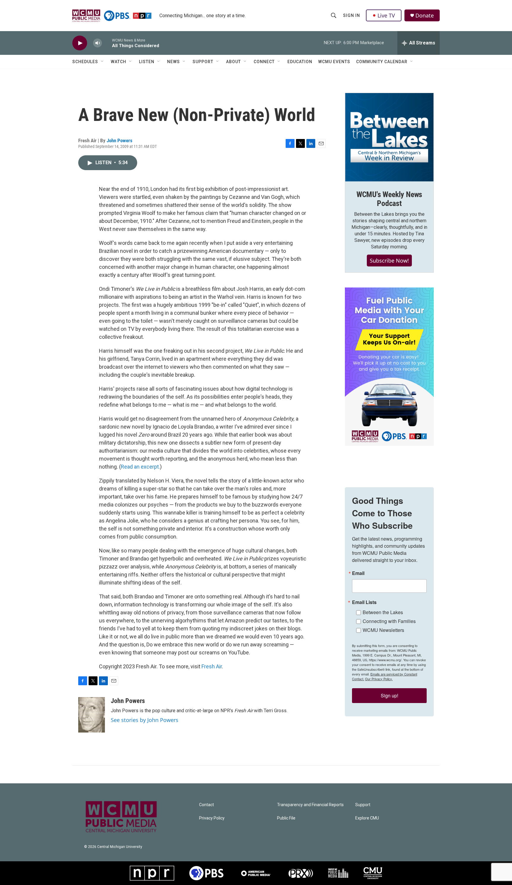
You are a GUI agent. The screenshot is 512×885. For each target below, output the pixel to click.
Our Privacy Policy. (379, 678)
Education (299, 61)
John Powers (119, 140)
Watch (118, 61)
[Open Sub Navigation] (102, 61)
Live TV (386, 15)
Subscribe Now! (389, 260)
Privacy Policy (212, 818)
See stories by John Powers (144, 719)
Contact (206, 805)
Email (358, 573)
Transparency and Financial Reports (310, 805)
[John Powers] (91, 715)
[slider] (107, 43)
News (173, 61)
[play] (79, 43)
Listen (146, 61)
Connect (264, 61)
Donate (424, 15)
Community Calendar (381, 61)
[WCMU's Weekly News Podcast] (389, 137)
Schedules (85, 61)
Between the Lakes (383, 612)
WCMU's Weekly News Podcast (389, 199)
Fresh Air (211, 666)
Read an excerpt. (140, 467)
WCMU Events (334, 61)
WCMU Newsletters (383, 630)
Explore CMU (367, 818)
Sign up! (389, 695)
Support (203, 61)
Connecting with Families (389, 621)
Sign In (351, 15)
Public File (286, 818)
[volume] (97, 43)
